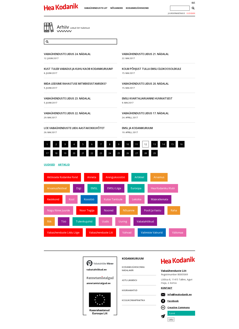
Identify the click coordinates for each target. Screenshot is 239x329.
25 (118, 153)
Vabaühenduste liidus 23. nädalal (67, 98)
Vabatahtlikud (145, 221)
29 (154, 153)
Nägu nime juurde (58, 210)
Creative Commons (178, 307)
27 (136, 153)
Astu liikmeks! (129, 280)
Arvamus (159, 177)
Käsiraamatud (129, 290)
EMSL (94, 188)
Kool (71, 199)
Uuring (123, 221)
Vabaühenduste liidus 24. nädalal (67, 54)
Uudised (49, 164)
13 (154, 144)
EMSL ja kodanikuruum (137, 128)
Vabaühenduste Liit (95, 8)
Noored (108, 210)
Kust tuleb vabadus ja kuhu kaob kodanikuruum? (78, 69)
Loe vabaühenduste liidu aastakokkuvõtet (74, 128)
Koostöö (89, 199)
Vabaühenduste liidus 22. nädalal (67, 113)
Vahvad (126, 232)
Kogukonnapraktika (133, 300)
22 (92, 153)
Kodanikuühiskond (137, 8)
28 (145, 153)
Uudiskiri (190, 13)
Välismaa (177, 232)
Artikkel (139, 177)
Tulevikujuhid (84, 221)
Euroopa (136, 188)
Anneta (91, 177)
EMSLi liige (114, 188)
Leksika (136, 199)
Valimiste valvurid (152, 232)
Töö (63, 221)
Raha (174, 210)
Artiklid (64, 164)
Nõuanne (128, 210)
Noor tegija (87, 210)
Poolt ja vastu (152, 210)
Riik (49, 221)
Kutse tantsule (113, 199)
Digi (78, 188)
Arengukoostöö (115, 177)
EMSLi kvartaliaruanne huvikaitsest (147, 98)
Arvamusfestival (57, 188)
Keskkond (53, 199)
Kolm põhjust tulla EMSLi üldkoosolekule (151, 69)
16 (181, 144)
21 (83, 153)
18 (56, 153)
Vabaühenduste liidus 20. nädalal (145, 83)
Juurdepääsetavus (176, 13)
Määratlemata (159, 199)
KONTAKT (166, 287)
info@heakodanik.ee (179, 294)
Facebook (173, 300)
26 (127, 153)
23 (101, 153)
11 (136, 144)
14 (163, 144)
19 (65, 153)
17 (47, 153)
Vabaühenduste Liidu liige (63, 232)
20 (74, 153)
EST (193, 2)
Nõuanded (116, 8)
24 (109, 153)
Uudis (105, 221)
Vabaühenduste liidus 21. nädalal (145, 54)
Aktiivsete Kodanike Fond (62, 177)
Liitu (171, 319)
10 (127, 144)
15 (172, 144)
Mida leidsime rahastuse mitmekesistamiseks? (75, 83)
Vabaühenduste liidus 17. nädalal (145, 113)
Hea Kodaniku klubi (163, 188)
